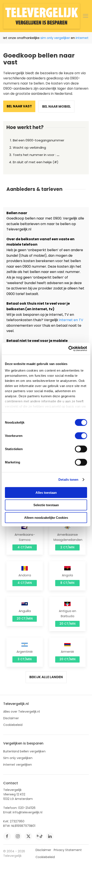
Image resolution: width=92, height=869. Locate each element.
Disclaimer (11, 718)
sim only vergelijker (52, 38)
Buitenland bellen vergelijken (24, 751)
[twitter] (28, 836)
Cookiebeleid (12, 725)
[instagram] (18, 836)
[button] (85, 16)
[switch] (81, 435)
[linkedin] (50, 836)
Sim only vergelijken (18, 758)
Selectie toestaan (46, 505)
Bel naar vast (19, 106)
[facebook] (7, 836)
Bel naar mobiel (56, 106)
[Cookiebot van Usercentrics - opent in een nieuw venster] (68, 348)
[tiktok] (39, 836)
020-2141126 (27, 808)
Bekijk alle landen (46, 677)
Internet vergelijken (17, 764)
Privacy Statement (68, 850)
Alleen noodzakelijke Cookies (46, 517)
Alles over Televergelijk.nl (21, 711)
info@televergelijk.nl (27, 812)
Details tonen (68, 479)
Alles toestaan (46, 492)
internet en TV (71, 319)
